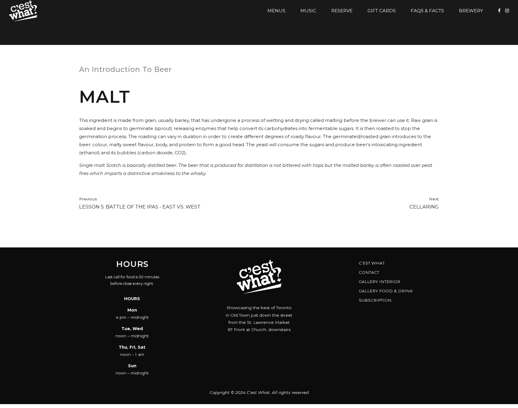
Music (308, 10)
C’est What (372, 263)
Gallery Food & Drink (386, 290)
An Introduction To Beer (125, 69)
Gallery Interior (379, 281)
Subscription (375, 300)
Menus (276, 10)
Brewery (471, 10)
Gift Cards (382, 10)
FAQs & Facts (427, 10)
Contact (369, 272)
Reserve (342, 10)
